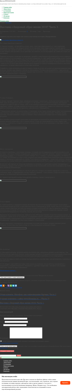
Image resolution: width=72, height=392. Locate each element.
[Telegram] (16, 286)
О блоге (6, 14)
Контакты (6, 18)
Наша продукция (9, 12)
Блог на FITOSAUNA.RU (7, 1)
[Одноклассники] (3, 286)
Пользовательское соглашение (9, 343)
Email (2, 322)
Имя (2, 318)
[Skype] (13, 286)
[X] (6, 286)
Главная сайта (8, 7)
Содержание (7, 11)
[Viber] (8, 286)
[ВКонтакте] (1, 286)
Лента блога (7, 9)
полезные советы (17, 287)
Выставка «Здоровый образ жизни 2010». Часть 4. (27, 308)
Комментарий (4, 338)
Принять (65, 383)
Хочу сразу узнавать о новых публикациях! (12, 277)
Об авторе (7, 16)
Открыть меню (4, 21)
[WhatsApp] (11, 286)
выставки (8, 287)
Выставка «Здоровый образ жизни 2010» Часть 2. (27, 307)
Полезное (8, 22)
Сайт (1, 325)
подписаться (3, 348)
